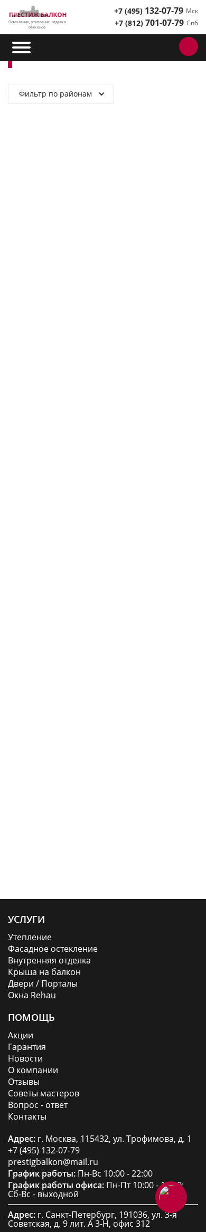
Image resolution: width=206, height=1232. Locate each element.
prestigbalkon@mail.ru (53, 1162)
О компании (33, 1070)
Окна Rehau (32, 995)
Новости (25, 1058)
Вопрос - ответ (38, 1105)
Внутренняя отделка (49, 960)
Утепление (30, 937)
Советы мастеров (43, 1093)
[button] (22, 47)
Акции (20, 1035)
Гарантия (27, 1047)
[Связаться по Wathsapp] (166, 46)
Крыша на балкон (44, 972)
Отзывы (24, 1081)
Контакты (27, 1116)
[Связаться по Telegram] (143, 46)
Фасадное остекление (53, 948)
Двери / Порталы (43, 983)
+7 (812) (149, 22)
